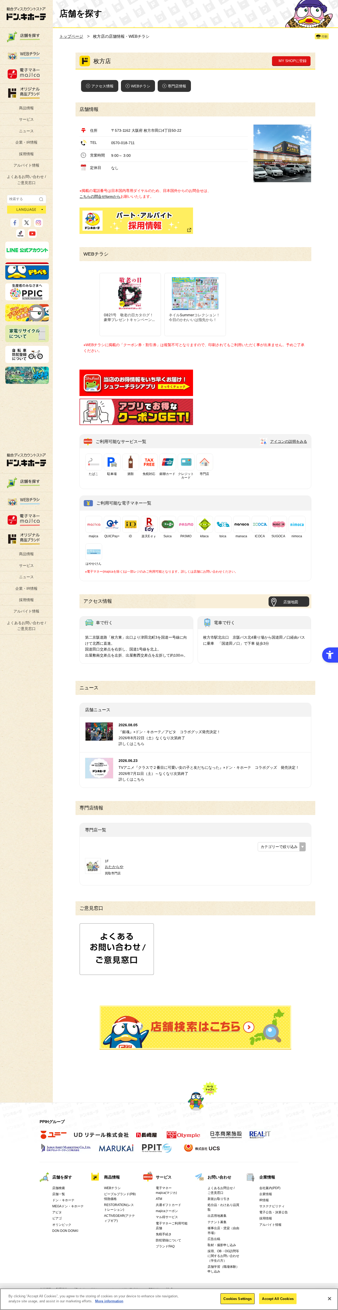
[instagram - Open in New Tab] (38, 225)
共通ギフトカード (168, 1205)
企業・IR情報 (26, 142)
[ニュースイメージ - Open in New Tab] (99, 738)
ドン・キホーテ (63, 1200)
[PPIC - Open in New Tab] (27, 298)
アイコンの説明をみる (288, 441)
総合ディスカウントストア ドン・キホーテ (26, 459)
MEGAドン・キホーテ (68, 1206)
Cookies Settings (237, 1299)
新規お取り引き (219, 1199)
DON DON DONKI (65, 1231)
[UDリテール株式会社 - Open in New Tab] (101, 1138)
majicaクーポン (167, 1211)
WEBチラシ (140, 86)
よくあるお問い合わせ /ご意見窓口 (26, 180)
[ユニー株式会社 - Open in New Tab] (54, 1138)
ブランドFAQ (165, 1246)
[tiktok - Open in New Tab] (20, 235)
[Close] (329, 1298)
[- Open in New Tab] (136, 393)
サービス (26, 119)
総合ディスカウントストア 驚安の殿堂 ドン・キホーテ (26, 13)
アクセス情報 (102, 86)
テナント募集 (217, 1222)
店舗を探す (195, 1027)
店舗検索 (58, 1188)
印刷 (324, 36)
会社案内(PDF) (269, 1188)
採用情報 (26, 154)
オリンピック (61, 1225)
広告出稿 (214, 1239)
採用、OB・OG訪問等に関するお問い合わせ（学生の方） (223, 1255)
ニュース (26, 131)
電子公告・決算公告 (273, 1212)
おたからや (114, 867)
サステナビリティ (272, 1206)
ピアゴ (57, 1218)
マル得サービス (167, 1217)
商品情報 (26, 108)
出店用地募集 (217, 1216)
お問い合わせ (219, 1177)
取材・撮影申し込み (222, 1245)
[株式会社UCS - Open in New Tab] (202, 1151)
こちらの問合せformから (99, 196)
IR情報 (264, 1200)
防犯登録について (168, 1240)
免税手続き (164, 1234)
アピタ (57, 1212)
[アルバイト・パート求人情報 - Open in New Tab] (136, 221)
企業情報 (267, 1177)
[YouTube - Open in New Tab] (32, 235)
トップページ (71, 36)
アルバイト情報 (26, 165)
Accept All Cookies (277, 1299)
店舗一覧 (58, 1194)
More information (109, 1301)
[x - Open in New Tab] (26, 225)
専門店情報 (177, 86)
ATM (159, 1199)
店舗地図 (290, 602)
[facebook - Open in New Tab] (15, 225)
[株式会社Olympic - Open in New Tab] (183, 1138)
